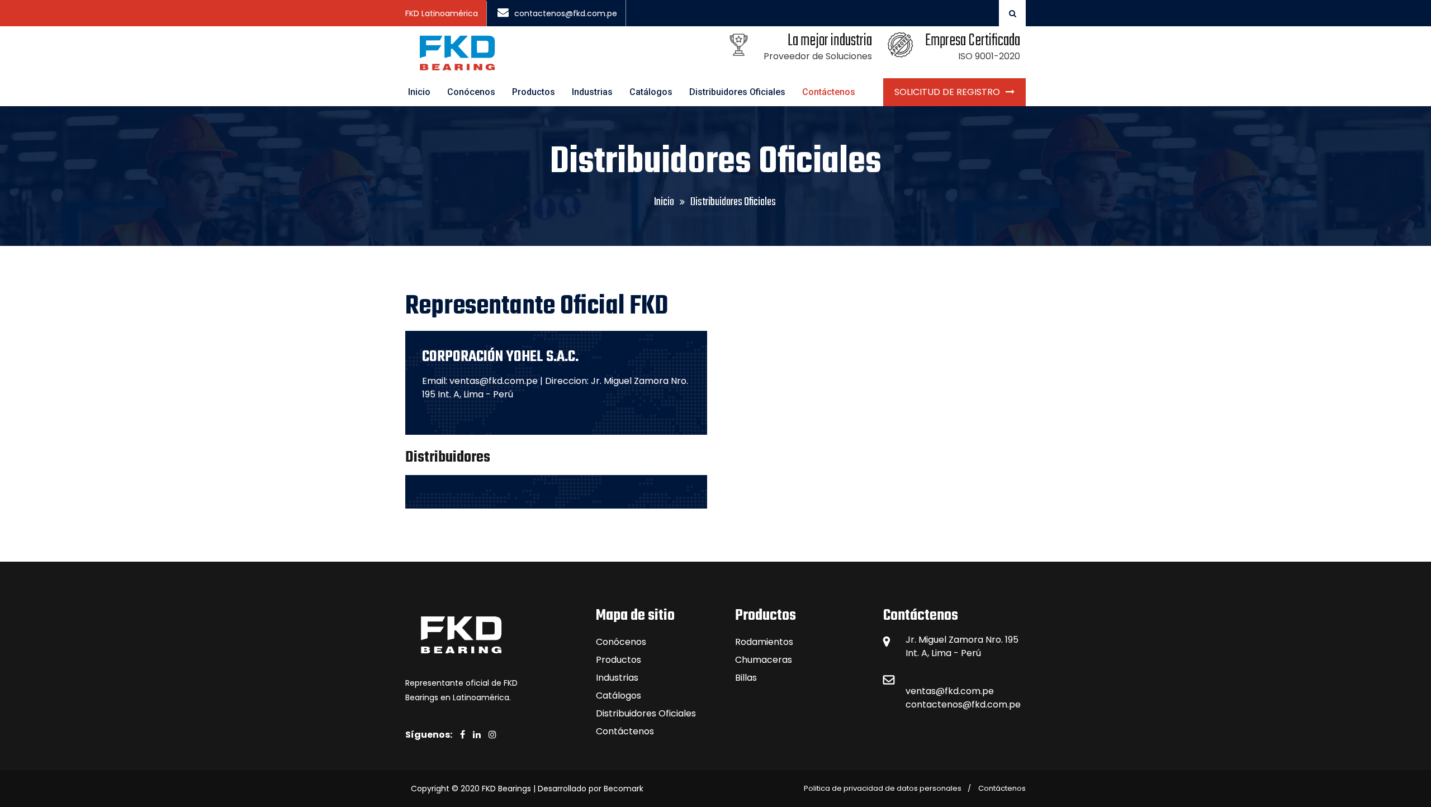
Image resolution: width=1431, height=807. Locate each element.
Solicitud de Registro (947, 92)
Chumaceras (763, 659)
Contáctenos (828, 92)
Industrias (592, 92)
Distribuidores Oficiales (737, 92)
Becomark (623, 788)
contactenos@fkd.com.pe (565, 13)
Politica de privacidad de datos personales (882, 788)
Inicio (419, 92)
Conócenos (471, 92)
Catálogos (650, 92)
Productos (533, 92)
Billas (746, 677)
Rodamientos (764, 641)
